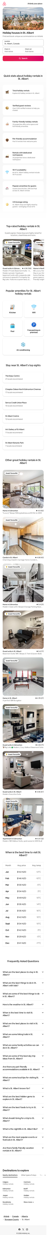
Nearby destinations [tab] (10, 1175)
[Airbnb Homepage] (4, 3)
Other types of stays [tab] (28, 1175)
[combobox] (23, 43)
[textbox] (12, 51)
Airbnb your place (35, 3)
